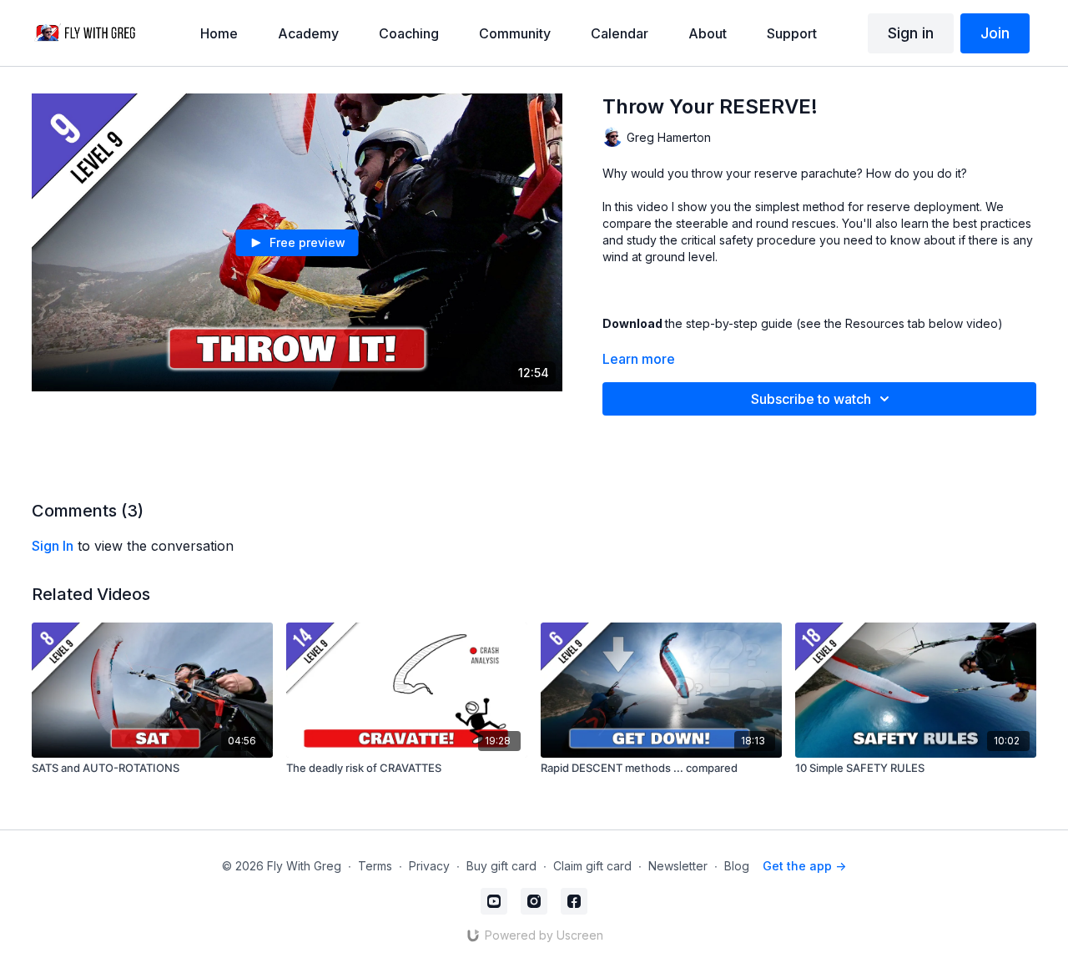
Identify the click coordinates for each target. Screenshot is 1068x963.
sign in (52, 545)
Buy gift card (501, 866)
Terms (375, 866)
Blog (736, 866)
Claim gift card (592, 866)
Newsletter (678, 866)
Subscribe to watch (811, 399)
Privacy (429, 866)
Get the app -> (804, 866)
